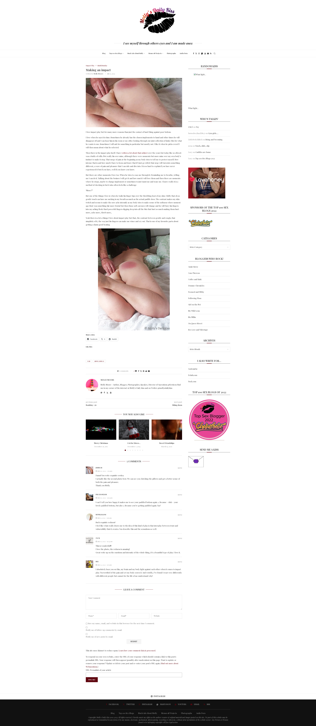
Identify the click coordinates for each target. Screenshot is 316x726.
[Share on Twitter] (141, 371)
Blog (104, 53)
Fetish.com (192, 375)
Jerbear (99, 468)
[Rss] (210, 53)
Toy (197, 127)
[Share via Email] (149, 371)
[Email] (208, 53)
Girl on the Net (194, 304)
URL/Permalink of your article (98, 670)
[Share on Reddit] (146, 371)
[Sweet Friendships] (167, 429)
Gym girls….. (213, 133)
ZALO (190, 127)
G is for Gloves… (133, 443)
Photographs (171, 53)
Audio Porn (184, 53)
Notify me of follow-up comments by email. (104, 630)
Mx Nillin (192, 317)
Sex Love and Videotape (198, 329)
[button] (89, 435)
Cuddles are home (203, 152)
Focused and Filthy (196, 292)
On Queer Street (195, 323)
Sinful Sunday (99, 361)
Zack (98, 538)
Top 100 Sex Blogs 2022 (205, 158)
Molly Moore (98, 74)
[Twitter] (196, 53)
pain (88, 361)
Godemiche (193, 369)
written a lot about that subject (134, 153)
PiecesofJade (101, 494)
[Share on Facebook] (138, 371)
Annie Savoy (193, 267)
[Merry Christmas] (101, 429)
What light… (193, 108)
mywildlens (101, 514)
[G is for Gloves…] (134, 429)
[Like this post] (136, 371)
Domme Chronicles (196, 285)
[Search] (214, 53)
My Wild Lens (194, 311)
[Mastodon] (202, 53)
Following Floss (194, 298)
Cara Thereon (194, 273)
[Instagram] (199, 53)
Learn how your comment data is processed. (137, 650)
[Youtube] (205, 53)
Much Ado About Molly (135, 53)
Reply (180, 468)
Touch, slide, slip (202, 146)
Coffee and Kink (195, 279)
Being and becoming (214, 139)
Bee (97, 561)
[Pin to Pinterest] (143, 371)
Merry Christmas (101, 443)
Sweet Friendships (166, 443)
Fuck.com (192, 381)
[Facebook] (193, 53)
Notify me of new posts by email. (99, 637)
